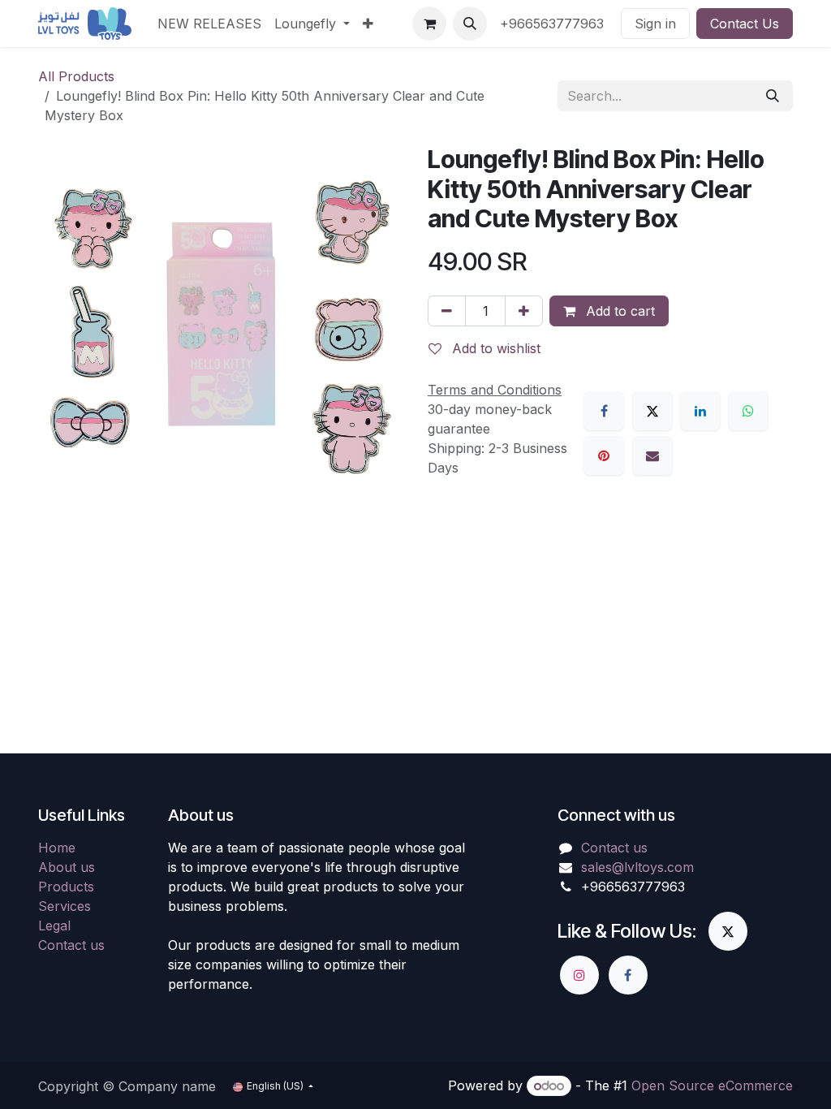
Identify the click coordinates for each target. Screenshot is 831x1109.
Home (56, 847)
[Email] (652, 455)
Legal (54, 925)
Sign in (655, 23)
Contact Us (744, 23)
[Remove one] (447, 311)
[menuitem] (209, 23)
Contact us (71, 945)
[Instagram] (579, 975)
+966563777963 (554, 23)
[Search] (772, 95)
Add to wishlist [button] (494, 348)
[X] (652, 410)
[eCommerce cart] (429, 23)
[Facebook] (603, 410)
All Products (76, 76)
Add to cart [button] (618, 311)
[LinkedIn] (700, 410)
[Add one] (524, 311)
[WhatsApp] (748, 410)
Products (66, 886)
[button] (470, 23)
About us (66, 867)
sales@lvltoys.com (637, 867)
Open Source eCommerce (712, 1085)
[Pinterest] (603, 455)
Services (64, 906)
